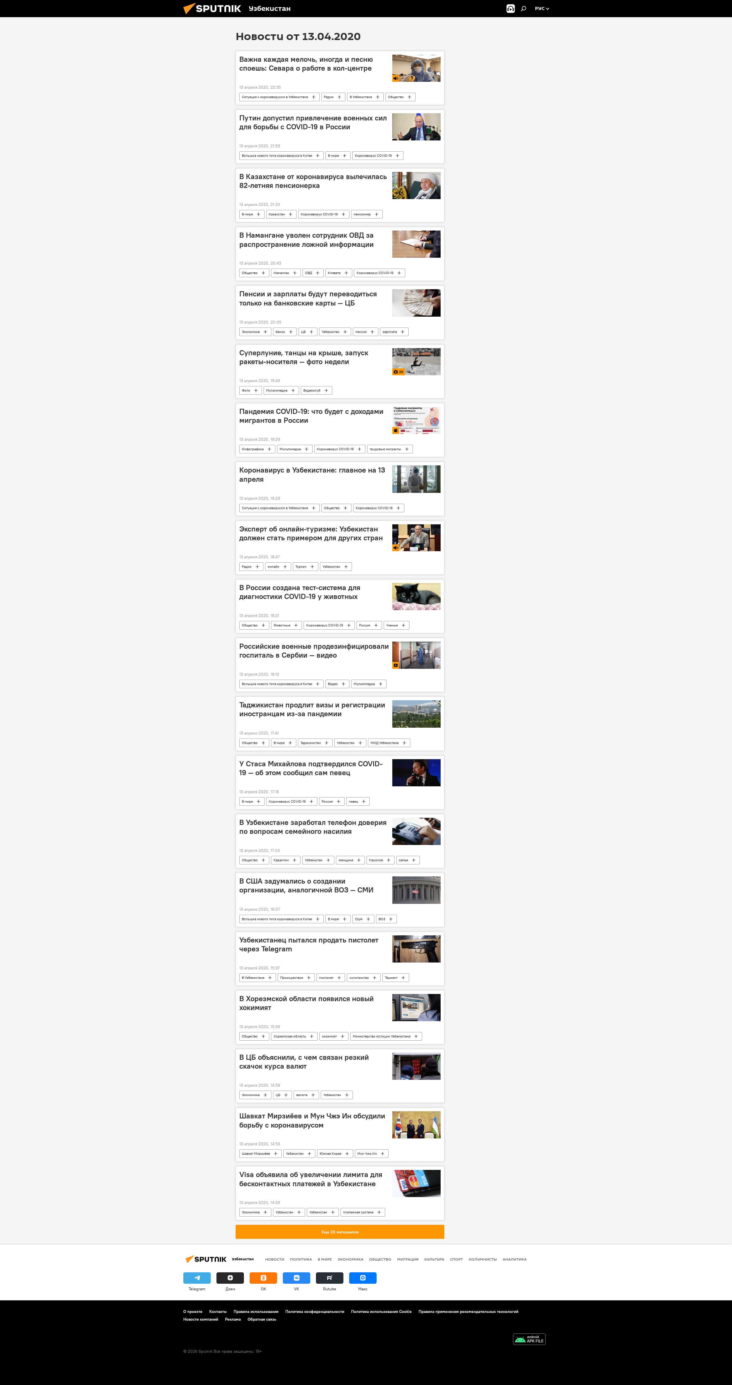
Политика (301, 1259)
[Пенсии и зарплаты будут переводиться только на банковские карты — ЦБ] (416, 302)
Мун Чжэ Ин (367, 1153)
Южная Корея (330, 1153)
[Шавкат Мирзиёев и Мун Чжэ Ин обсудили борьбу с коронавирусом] (416, 1124)
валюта (301, 1095)
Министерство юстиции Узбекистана (381, 1036)
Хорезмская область (290, 1036)
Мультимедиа (276, 390)
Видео (333, 684)
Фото (246, 390)
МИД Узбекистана (385, 743)
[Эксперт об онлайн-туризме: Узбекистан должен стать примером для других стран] (416, 537)
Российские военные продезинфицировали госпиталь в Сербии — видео (314, 651)
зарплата (390, 332)
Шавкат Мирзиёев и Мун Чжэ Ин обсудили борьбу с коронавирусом (312, 1120)
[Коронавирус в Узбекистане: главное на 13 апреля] (416, 479)
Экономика (251, 332)
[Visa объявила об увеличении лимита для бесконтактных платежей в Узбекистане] (416, 1183)
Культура (434, 1259)
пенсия (361, 332)
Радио (329, 97)
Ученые (392, 625)
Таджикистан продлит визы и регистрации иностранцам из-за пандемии (312, 709)
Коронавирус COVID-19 (373, 155)
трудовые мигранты (385, 449)
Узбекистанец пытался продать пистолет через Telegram (309, 944)
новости (274, 1259)
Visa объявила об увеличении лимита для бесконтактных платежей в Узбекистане (310, 1179)
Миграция (408, 1259)
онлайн (273, 566)
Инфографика (253, 449)
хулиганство (359, 977)
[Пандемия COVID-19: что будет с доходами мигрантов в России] (416, 420)
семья (403, 860)
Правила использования (256, 1311)
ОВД (308, 273)
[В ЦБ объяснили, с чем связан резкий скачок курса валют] (416, 1066)
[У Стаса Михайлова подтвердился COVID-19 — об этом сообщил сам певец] (416, 772)
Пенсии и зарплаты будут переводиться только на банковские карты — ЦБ (308, 298)
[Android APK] (529, 1340)
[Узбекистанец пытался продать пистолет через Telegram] (416, 949)
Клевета (334, 273)
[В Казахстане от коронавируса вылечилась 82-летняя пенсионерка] (416, 185)
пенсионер (362, 214)
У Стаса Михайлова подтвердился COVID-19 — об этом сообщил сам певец (311, 768)
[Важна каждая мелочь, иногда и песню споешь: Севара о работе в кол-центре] (416, 68)
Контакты (218, 1311)
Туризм (301, 566)
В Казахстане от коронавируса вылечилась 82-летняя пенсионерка (313, 181)
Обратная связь (262, 1319)
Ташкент (391, 977)
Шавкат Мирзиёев (256, 1153)
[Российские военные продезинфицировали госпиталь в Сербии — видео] (416, 655)
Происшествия (291, 977)
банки (280, 332)
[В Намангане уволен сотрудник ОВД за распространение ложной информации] (416, 244)
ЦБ (303, 332)
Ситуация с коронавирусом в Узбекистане (275, 97)
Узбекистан (330, 332)
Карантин (281, 860)
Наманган (281, 273)
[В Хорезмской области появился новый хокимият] (416, 1007)
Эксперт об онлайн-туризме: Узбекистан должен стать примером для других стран (311, 533)
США (359, 919)
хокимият (329, 1036)
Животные (282, 625)
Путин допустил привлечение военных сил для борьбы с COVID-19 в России (313, 122)
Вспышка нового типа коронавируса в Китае (277, 155)
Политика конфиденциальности (314, 1311)
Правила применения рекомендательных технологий (468, 1311)
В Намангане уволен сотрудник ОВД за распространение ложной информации (306, 240)
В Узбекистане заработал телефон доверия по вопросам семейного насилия (313, 827)
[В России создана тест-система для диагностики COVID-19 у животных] (416, 596)
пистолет (326, 977)
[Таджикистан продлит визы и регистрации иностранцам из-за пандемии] (416, 713)
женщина (346, 860)
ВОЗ (382, 919)
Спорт (456, 1259)
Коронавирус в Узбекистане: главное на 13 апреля (312, 474)
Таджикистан (311, 743)
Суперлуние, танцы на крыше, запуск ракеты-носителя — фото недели (303, 357)
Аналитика (515, 1259)
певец (353, 801)
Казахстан (277, 214)
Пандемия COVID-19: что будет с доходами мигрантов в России (311, 416)
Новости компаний (200, 1319)
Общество (396, 97)
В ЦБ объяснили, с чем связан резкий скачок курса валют (304, 1062)
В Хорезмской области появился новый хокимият (306, 1003)
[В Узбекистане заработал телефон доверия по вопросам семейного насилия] (416, 831)
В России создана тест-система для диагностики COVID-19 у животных (299, 592)
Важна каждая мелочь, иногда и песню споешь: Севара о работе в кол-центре (306, 64)
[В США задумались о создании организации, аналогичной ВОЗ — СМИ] (416, 890)
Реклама (233, 1319)
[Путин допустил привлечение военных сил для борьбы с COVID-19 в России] (416, 126)
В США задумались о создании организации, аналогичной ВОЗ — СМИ (306, 885)
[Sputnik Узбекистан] (214, 15)
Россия (364, 625)
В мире (333, 155)
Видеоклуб (312, 390)
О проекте (192, 1311)
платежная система (358, 1212)
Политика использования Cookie (381, 1311)
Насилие (376, 860)
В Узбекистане (361, 97)
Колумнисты (483, 1259)
